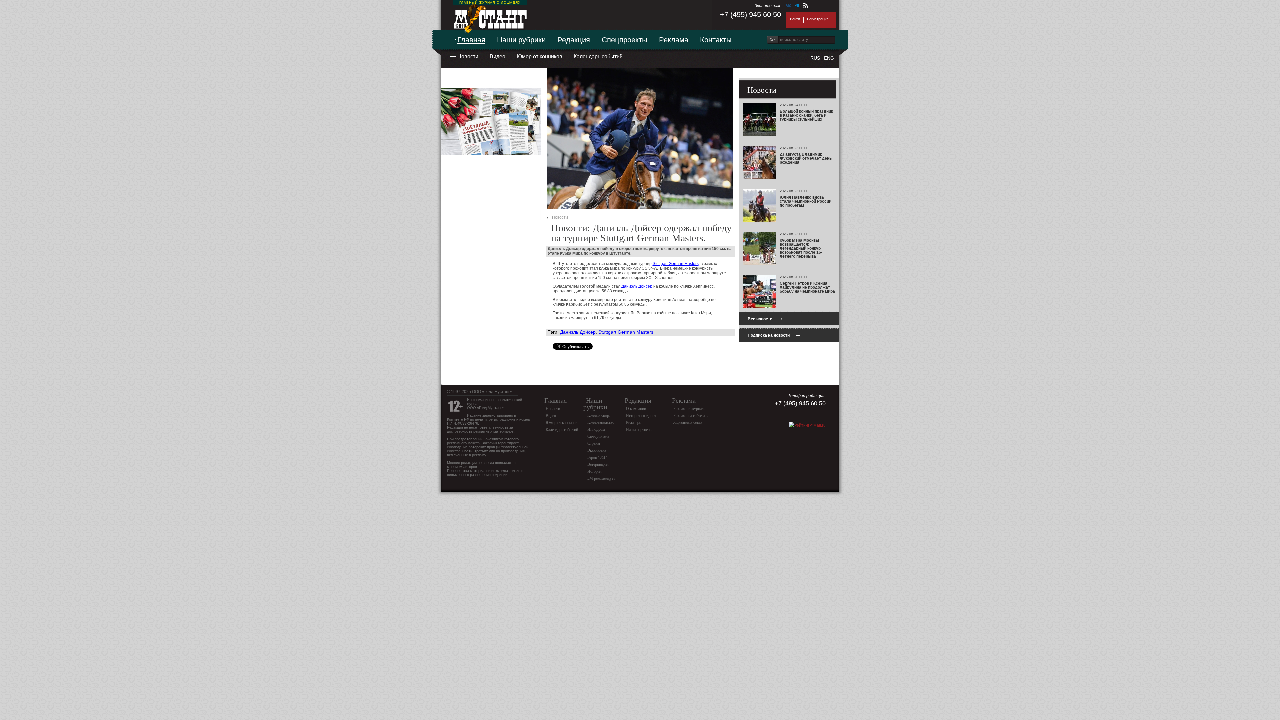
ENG (829, 58)
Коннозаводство (600, 422)
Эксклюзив (596, 450)
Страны (593, 443)
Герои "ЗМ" (597, 457)
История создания (641, 415)
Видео (497, 56)
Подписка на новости (774, 334)
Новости (467, 56)
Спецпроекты (624, 40)
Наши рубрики (521, 40)
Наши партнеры (639, 429)
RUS (815, 58)
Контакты (716, 40)
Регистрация (817, 19)
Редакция (573, 40)
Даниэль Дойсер (636, 286)
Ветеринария (598, 464)
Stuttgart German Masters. (626, 332)
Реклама (673, 40)
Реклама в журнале (689, 408)
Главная (471, 40)
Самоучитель (598, 436)
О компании (636, 408)
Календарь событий (598, 56)
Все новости (766, 318)
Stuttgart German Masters (676, 263)
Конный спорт (599, 415)
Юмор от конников (539, 56)
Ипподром (596, 429)
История (594, 471)
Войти (795, 19)
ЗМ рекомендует (601, 478)
